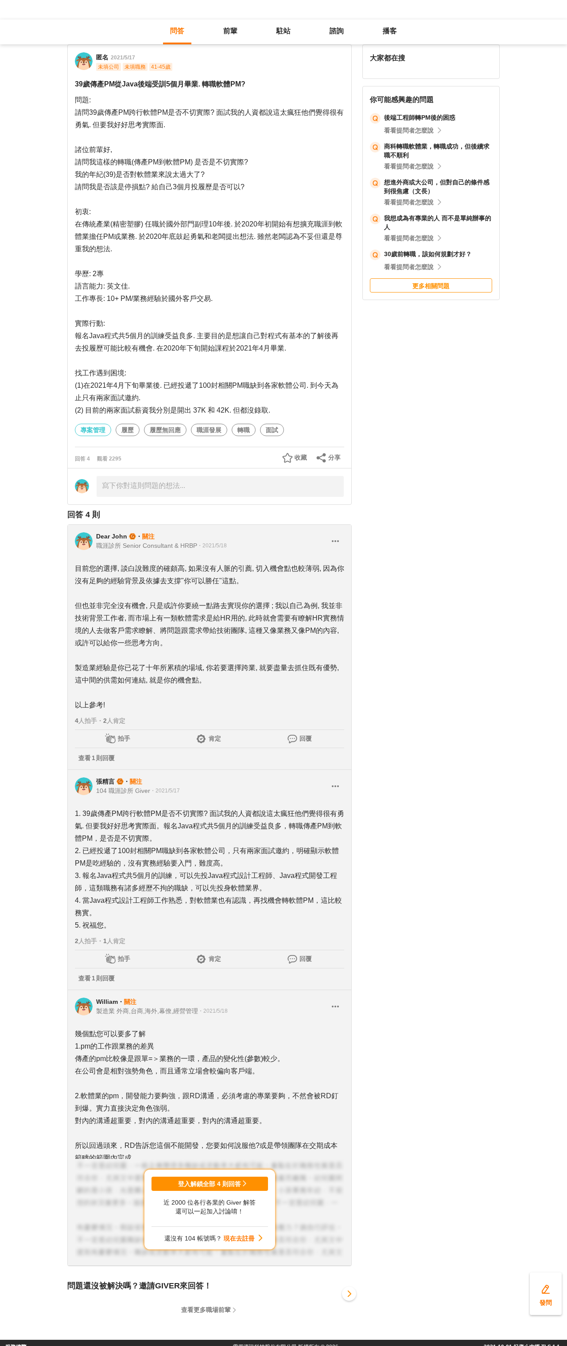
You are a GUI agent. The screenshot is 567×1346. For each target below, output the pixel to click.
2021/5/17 (123, 58)
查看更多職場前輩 (206, 1309)
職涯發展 (209, 429)
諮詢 (337, 31)
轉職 (243, 429)
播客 (390, 31)
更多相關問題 (431, 285)
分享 (334, 457)
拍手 (124, 738)
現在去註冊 (239, 1238)
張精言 (105, 781)
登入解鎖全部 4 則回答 (209, 1183)
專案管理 (93, 429)
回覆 (305, 738)
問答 (177, 31)
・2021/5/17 (165, 791)
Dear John (111, 536)
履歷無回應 (165, 429)
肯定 (215, 738)
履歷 (127, 429)
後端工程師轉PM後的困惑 (419, 117)
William (107, 1001)
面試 (272, 429)
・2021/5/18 (212, 545)
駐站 (283, 31)
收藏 (301, 457)
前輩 (230, 31)
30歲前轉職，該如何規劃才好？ (428, 253)
